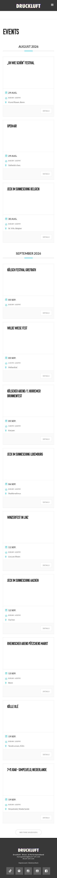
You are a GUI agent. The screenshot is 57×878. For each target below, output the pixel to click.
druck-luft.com (28, 858)
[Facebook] (46, 871)
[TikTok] (10, 871)
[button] (52, 4)
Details (46, 111)
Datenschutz (33, 863)
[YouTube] (37, 871)
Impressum (23, 863)
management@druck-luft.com (28, 857)
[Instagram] (28, 871)
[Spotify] (19, 871)
